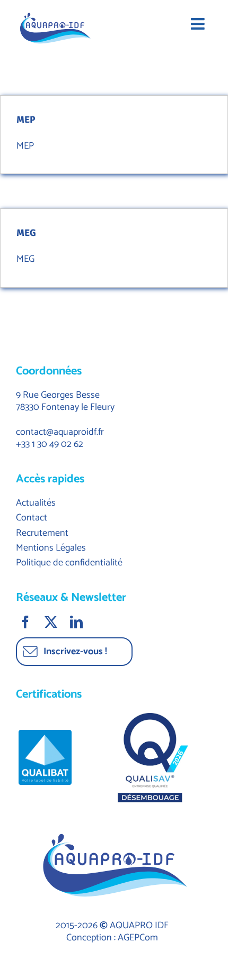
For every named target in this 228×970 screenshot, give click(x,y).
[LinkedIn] (77, 622)
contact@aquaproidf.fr (60, 432)
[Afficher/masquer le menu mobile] (201, 21)
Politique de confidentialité (69, 563)
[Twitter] (52, 622)
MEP (26, 119)
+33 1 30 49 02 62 (49, 444)
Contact (31, 518)
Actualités (36, 503)
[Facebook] (26, 622)
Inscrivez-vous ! (75, 652)
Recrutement (42, 533)
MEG (26, 233)
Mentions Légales (51, 548)
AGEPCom (138, 938)
